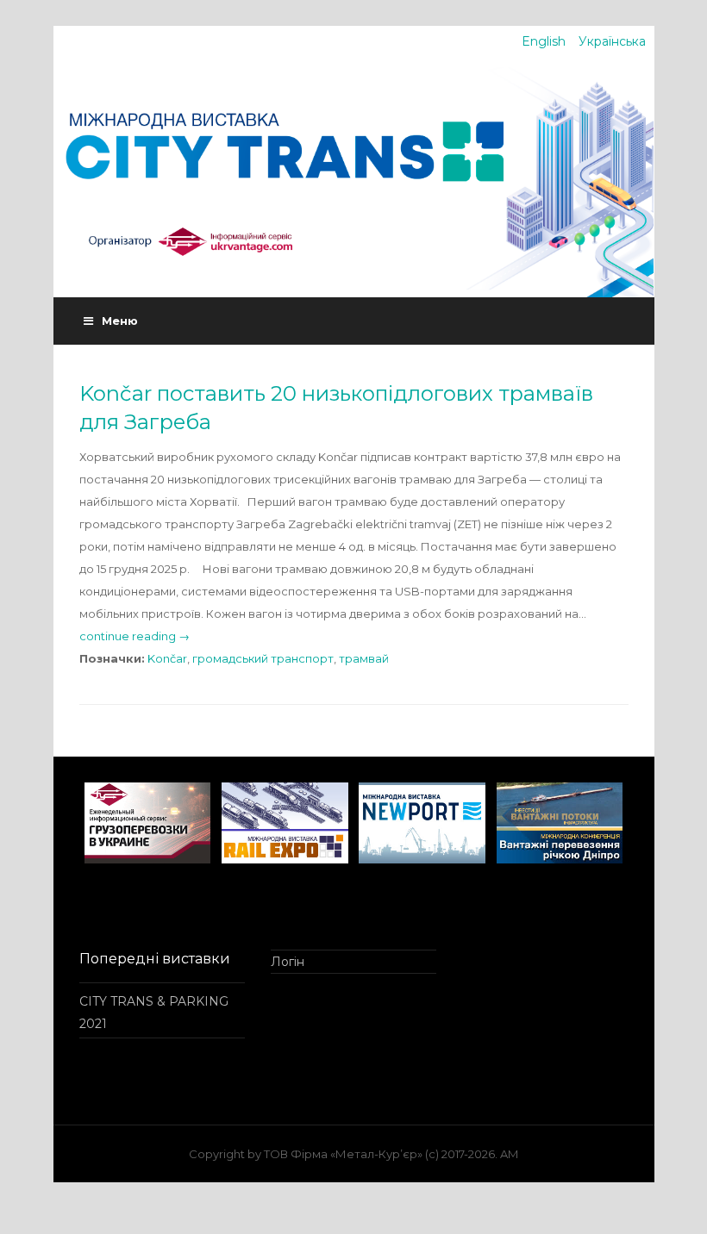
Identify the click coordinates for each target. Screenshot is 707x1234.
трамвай (364, 658)
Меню (120, 320)
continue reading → (134, 636)
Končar (167, 658)
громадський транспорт (263, 658)
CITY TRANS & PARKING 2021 (153, 1012)
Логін (287, 961)
